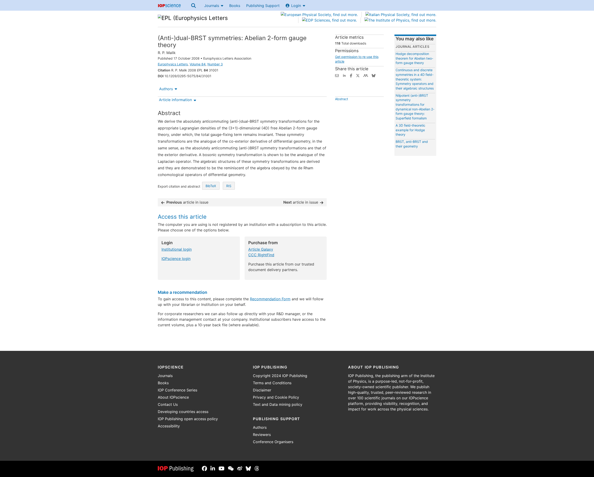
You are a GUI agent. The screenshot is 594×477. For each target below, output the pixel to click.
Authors (166, 88)
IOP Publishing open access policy (188, 418)
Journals (211, 5)
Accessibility (169, 426)
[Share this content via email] (337, 75)
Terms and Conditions (272, 383)
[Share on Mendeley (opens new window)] (365, 75)
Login (296, 5)
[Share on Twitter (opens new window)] (358, 75)
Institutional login (176, 249)
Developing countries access (183, 411)
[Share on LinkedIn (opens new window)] (344, 75)
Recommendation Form (270, 299)
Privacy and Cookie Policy (276, 397)
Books (234, 5)
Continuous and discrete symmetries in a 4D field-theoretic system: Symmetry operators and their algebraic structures (415, 79)
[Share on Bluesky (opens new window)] (373, 75)
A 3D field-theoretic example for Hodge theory (410, 129)
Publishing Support (263, 5)
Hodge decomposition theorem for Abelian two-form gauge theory (414, 58)
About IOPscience (173, 397)
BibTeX (211, 186)
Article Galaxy (260, 249)
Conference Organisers (273, 441)
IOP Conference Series (177, 390)
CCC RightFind (261, 255)
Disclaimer (262, 390)
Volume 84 (198, 64)
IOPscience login (175, 258)
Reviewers (262, 434)
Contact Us (168, 404)
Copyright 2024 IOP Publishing (280, 375)
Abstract (341, 99)
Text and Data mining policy (277, 404)
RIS (228, 186)
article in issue (187, 202)
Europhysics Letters (173, 64)
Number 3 (215, 64)
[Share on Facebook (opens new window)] (351, 75)
